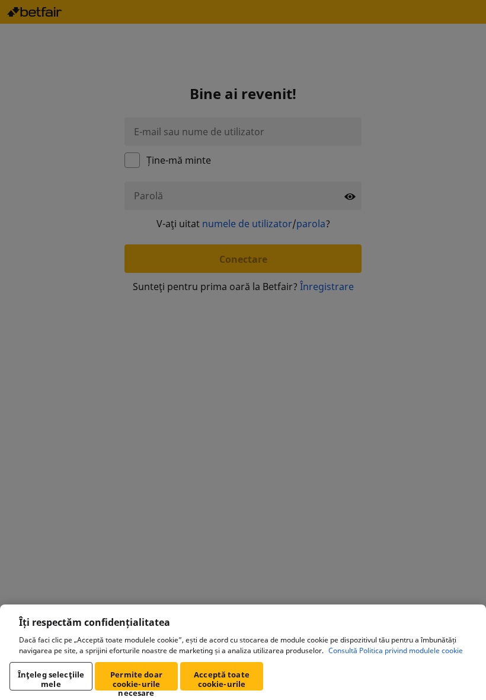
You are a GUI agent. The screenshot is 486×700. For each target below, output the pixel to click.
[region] (243, 652)
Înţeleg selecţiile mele (51, 679)
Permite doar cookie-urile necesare (136, 680)
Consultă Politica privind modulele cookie (395, 650)
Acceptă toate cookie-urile (222, 679)
